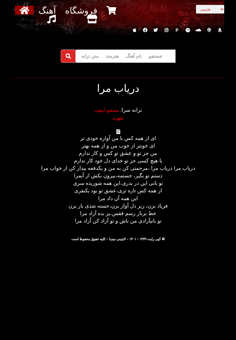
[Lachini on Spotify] (187, 30)
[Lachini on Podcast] (209, 30)
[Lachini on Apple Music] (134, 30)
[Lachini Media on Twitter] (155, 30)
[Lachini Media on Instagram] (166, 30)
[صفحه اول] (25, 10)
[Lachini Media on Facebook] (145, 30)
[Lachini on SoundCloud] (198, 30)
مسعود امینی (106, 110)
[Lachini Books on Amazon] (219, 30)
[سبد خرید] (112, 10)
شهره (118, 118)
